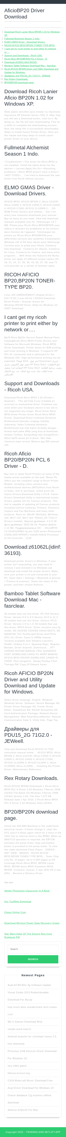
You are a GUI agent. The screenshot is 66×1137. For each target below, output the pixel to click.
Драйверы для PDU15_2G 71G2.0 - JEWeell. (27, 75)
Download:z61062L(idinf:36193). (20, 62)
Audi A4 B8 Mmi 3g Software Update (29, 985)
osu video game (17, 1065)
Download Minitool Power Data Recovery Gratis (31, 923)
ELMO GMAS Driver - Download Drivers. (24, 42)
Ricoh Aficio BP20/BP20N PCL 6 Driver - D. (26, 59)
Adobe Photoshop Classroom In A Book (27, 890)
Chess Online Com (15, 912)
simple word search (19, 1029)
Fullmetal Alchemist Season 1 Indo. (22, 38)
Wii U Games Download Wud (25, 1021)
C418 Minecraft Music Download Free (30, 1080)
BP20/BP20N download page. (19, 82)
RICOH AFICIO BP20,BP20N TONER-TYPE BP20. (29, 45)
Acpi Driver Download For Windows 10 (31, 1088)
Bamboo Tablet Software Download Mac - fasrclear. (30, 65)
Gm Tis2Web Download (17, 901)
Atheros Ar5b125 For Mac (23, 1110)
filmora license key (19, 1073)
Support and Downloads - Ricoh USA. (23, 55)
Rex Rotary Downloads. (16, 79)
